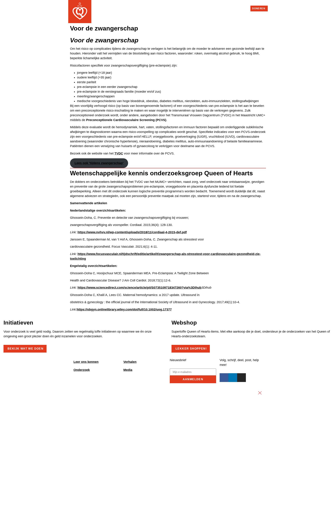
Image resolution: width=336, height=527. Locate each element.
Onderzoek (176, 14)
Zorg (158, 14)
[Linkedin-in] (213, 8)
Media (262, 14)
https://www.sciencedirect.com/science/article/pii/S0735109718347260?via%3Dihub (139, 287)
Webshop (227, 7)
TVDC (118, 153)
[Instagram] (217, 8)
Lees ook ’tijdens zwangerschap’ (99, 163)
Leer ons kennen (86, 362)
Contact (242, 7)
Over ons (220, 14)
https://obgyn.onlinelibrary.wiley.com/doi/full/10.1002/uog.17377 (124, 309)
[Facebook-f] (209, 8)
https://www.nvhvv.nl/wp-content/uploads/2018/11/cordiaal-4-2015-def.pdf (132, 232)
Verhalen (199, 14)
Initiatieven (242, 14)
